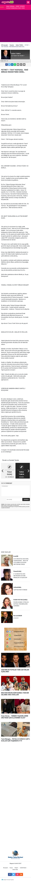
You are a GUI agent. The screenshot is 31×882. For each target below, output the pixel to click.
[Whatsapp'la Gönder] (15, 64)
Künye (11, 867)
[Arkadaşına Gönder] (18, 64)
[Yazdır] (21, 64)
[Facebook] (6, 64)
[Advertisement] (15, 26)
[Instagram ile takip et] (17, 874)
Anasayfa (5, 867)
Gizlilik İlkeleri (23, 867)
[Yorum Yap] (24, 64)
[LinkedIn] (12, 64)
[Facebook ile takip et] (10, 874)
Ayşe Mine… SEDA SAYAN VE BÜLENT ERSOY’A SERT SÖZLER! (16, 7)
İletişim (16, 867)
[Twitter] (9, 64)
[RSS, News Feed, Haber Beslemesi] (21, 874)
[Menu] (28, 2)
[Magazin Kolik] (7, 2)
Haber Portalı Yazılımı (9, 879)
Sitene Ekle (15, 869)
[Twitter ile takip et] (13, 874)
